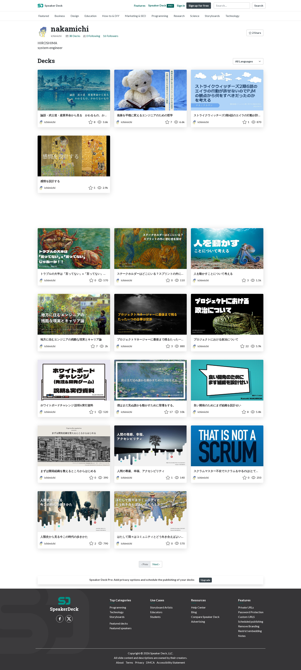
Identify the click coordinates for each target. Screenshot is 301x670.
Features (139, 5)
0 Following (93, 35)
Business (60, 15)
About (120, 662)
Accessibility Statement (171, 662)
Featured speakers (121, 628)
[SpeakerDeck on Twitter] (69, 618)
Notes (242, 635)
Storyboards (212, 15)
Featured (43, 15)
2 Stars (256, 32)
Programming (160, 15)
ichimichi (49, 122)
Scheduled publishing (250, 621)
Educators (156, 612)
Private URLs (246, 607)
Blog (194, 612)
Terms (129, 662)
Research (179, 15)
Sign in (181, 5)
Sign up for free (199, 5)
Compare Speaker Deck (205, 616)
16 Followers (110, 35)
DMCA (150, 662)
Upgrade (205, 580)
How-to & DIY (110, 15)
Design (75, 15)
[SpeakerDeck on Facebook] (59, 618)
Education (90, 15)
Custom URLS (246, 616)
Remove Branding (248, 626)
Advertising (198, 621)
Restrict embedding (250, 631)
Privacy (139, 662)
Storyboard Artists (161, 607)
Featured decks (119, 623)
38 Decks (74, 35)
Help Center (198, 607)
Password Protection (250, 612)
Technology (232, 15)
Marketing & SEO (135, 15)
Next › (156, 564)
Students (155, 616)
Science (194, 15)
